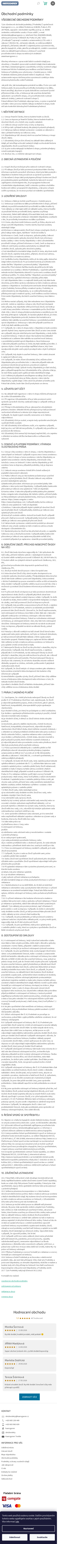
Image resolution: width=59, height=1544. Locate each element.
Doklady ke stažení (9, 1472)
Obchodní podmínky (9, 1458)
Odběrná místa (7, 1447)
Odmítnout (14, 1537)
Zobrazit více (29, 1397)
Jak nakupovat (7, 1465)
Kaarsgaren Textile (13, 1436)
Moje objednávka (8, 1454)
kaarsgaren (10, 1428)
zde (17, 1521)
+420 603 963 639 (12, 1424)
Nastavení (28, 1528)
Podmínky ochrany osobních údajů (15, 1461)
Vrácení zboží (6, 1451)
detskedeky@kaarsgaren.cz (17, 1416)
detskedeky (10, 1432)
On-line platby (7, 1475)
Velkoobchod (6, 1479)
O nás (3, 1468)
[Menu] (53, 3)
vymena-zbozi (7, 1296)
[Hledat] (38, 3)
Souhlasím (42, 1537)
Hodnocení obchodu (29, 1312)
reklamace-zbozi (8, 1291)
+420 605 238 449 (12, 1420)
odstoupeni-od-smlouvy (11, 1286)
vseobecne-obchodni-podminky (14, 1281)
